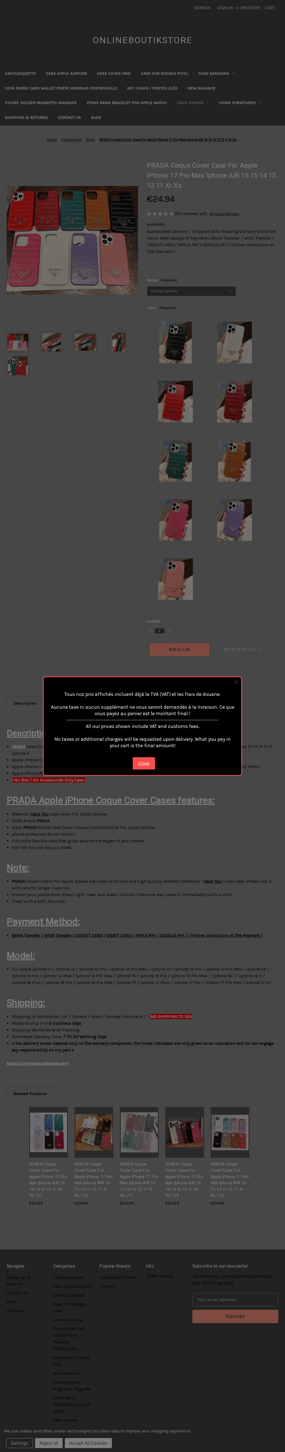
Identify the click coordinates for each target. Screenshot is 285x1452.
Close (143, 763)
